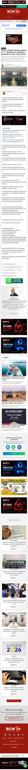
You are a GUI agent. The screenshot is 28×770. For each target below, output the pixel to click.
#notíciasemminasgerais (9, 275)
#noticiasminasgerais (9, 270)
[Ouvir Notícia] (4, 93)
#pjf (19, 270)
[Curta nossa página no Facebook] (5, 735)
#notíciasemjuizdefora (9, 272)
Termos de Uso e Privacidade (11, 744)
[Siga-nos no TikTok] (22, 735)
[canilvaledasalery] (14, 487)
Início (5, 738)
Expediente (13, 741)
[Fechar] (23, 755)
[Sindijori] (14, 753)
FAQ (22, 744)
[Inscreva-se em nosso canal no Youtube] (18, 735)
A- (20, 87)
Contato (14, 747)
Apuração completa (20, 25)
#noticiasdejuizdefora (9, 264)
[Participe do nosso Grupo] (14, 281)
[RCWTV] (14, 2)
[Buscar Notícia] (22, 17)
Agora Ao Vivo (22, 6)
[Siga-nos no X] (14, 735)
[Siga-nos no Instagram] (9, 735)
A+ (25, 87)
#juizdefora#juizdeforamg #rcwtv (12, 267)
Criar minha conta (14, 718)
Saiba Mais (14, 313)
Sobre (10, 738)
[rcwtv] (14, 39)
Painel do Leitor (19, 738)
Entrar (4, 6)
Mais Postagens (14, 700)
